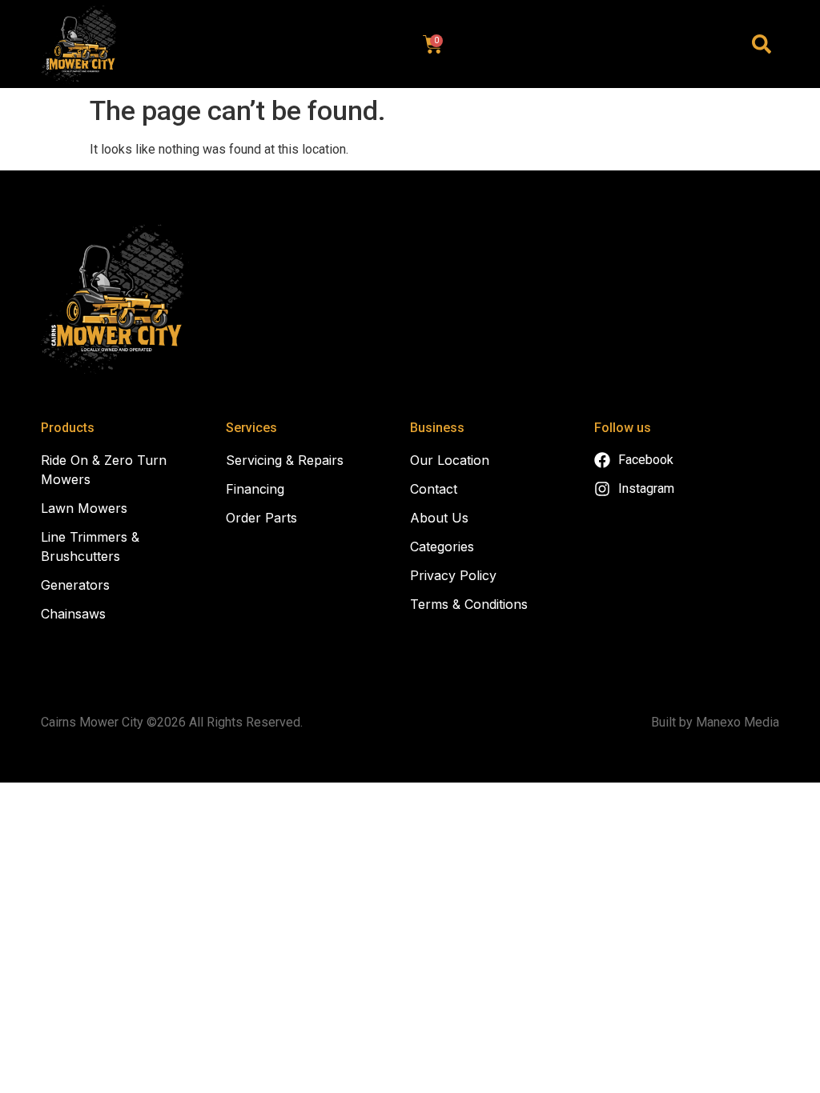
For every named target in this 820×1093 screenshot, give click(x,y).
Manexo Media (737, 722)
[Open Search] (761, 44)
